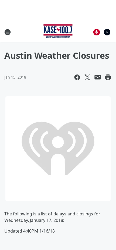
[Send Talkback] (96, 32)
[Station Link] (58, 32)
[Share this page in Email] (97, 77)
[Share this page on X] (87, 77)
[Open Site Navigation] (7, 32)
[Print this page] (108, 77)
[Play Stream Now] (107, 32)
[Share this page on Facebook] (77, 77)
